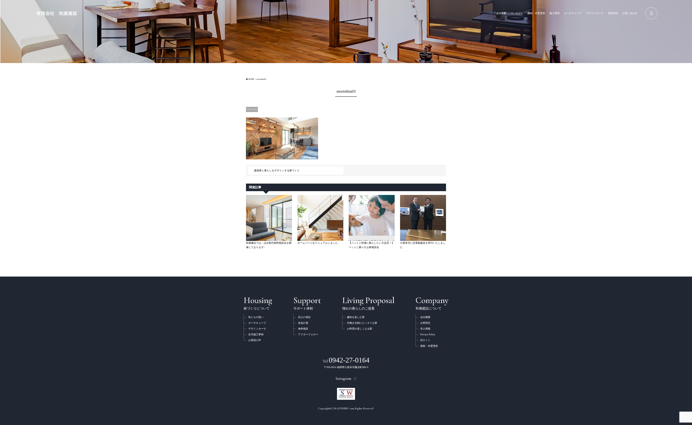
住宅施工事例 (255, 334)
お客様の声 (254, 340)
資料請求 (613, 13)
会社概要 (501, 13)
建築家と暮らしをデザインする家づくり (277, 170)
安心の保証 (304, 317)
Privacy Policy (427, 334)
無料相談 (303, 328)
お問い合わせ (629, 13)
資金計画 (303, 323)
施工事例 (554, 13)
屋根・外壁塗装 (536, 13)
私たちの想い (255, 317)
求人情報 (425, 328)
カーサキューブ (573, 13)
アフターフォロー (308, 334)
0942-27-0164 (346, 360)
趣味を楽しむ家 (356, 317)
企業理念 (425, 323)
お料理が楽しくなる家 (359, 328)
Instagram (343, 378)
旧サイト (425, 340)
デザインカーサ (595, 13)
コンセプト (517, 13)
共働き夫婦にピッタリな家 (362, 323)
